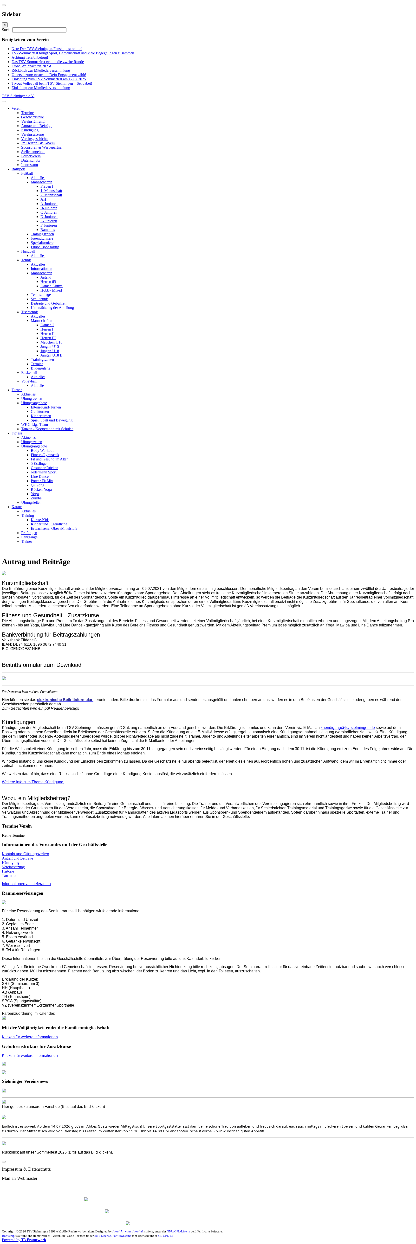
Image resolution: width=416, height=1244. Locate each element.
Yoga (35, 494)
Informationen (41, 269)
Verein (16, 108)
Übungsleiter (31, 502)
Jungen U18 (49, 351)
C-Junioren (48, 212)
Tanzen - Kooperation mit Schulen (47, 429)
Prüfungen (29, 533)
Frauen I (46, 186)
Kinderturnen (41, 416)
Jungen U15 (49, 346)
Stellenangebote (33, 152)
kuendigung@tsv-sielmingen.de (348, 728)
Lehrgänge (29, 537)
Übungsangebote (34, 403)
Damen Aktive (51, 286)
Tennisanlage (41, 295)
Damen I (47, 325)
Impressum (29, 165)
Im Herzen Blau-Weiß (38, 143)
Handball (28, 251)
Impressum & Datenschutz (26, 1169)
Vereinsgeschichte (34, 139)
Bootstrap (8, 1236)
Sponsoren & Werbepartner (42, 147)
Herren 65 (48, 282)
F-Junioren (48, 225)
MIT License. (103, 1236)
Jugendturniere (42, 238)
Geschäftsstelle (32, 117)
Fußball (27, 173)
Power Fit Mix (42, 481)
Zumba (36, 498)
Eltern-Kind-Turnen (46, 407)
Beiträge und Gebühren (48, 303)
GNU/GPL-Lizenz (178, 1231)
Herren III (48, 338)
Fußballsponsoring (45, 247)
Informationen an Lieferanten (26, 884)
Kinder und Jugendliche (49, 524)
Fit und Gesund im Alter (49, 459)
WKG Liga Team (34, 424)
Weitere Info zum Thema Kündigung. (33, 782)
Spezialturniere (42, 243)
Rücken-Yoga (41, 489)
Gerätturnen (40, 411)
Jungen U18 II (51, 355)
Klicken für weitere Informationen (30, 1037)
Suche (7, 30)
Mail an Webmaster (19, 1178)
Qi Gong (37, 485)
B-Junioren (48, 208)
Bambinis (47, 230)
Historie (8, 871)
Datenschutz (30, 160)
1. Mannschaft (51, 191)
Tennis (26, 260)
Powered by (24, 1240)
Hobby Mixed (51, 290)
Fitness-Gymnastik (45, 455)
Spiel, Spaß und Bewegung (51, 420)
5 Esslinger (39, 463)
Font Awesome (121, 1236)
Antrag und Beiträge (36, 126)
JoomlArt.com (121, 1231)
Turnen (17, 390)
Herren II (47, 334)
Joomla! (137, 1231)
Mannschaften (41, 182)
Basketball (29, 372)
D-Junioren (49, 217)
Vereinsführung (33, 121)
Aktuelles (38, 178)
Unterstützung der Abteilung (52, 308)
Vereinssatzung (32, 134)
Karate (17, 507)
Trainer (26, 541)
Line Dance (40, 476)
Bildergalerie (40, 368)
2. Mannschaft (51, 195)
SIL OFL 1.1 (166, 1236)
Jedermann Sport (43, 472)
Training (27, 515)
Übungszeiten (31, 398)
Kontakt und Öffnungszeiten (25, 854)
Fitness (17, 433)
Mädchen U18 (51, 342)
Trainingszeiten (42, 234)
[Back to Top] (4, 1161)
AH (43, 199)
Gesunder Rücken (44, 468)
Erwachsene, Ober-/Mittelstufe (54, 528)
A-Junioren (49, 204)
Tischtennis (29, 312)
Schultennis (39, 299)
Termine (27, 113)
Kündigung (30, 130)
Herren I (46, 329)
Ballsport (18, 169)
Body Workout (42, 450)
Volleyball (29, 381)
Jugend (45, 277)
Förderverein (31, 156)
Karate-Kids (40, 520)
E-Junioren (48, 221)
